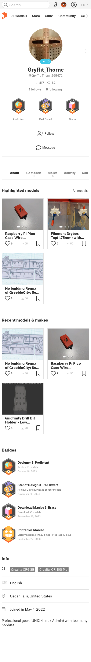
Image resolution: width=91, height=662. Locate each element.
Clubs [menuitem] (49, 16)
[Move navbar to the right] (87, 15)
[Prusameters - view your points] (63, 4)
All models (80, 190)
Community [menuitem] (67, 16)
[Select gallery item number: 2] (22, 227)
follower (36, 89)
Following (54, 89)
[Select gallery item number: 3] (26, 227)
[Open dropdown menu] (85, 49)
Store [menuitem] (36, 16)
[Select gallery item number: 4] (72, 227)
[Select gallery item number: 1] (18, 227)
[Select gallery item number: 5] (75, 227)
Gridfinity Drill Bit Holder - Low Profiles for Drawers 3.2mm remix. (22, 420)
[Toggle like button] (7, 243)
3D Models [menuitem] (19, 16)
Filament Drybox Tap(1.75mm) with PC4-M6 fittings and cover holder (68, 235)
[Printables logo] (4, 16)
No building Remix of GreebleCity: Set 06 (21, 290)
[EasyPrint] (55, 4)
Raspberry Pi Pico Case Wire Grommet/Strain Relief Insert (20, 235)
